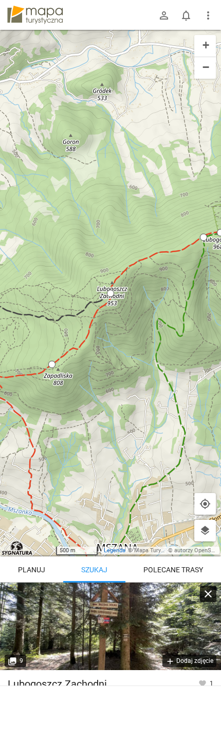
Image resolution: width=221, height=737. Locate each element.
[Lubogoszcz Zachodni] (110, 626)
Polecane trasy (173, 570)
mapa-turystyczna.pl (35, 15)
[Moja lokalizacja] (205, 504)
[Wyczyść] (208, 594)
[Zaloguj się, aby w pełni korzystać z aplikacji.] (203, 683)
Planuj (31, 570)
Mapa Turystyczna (157, 550)
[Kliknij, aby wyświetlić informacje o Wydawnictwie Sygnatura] (17, 548)
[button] (110, 293)
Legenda (114, 550)
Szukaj (94, 570)
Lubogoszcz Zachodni (57, 684)
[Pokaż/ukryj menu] (208, 15)
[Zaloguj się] (164, 15)
